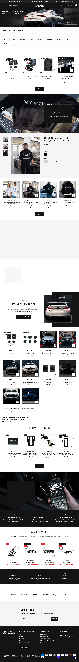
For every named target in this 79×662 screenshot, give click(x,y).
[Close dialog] (52, 313)
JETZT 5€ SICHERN (39, 336)
